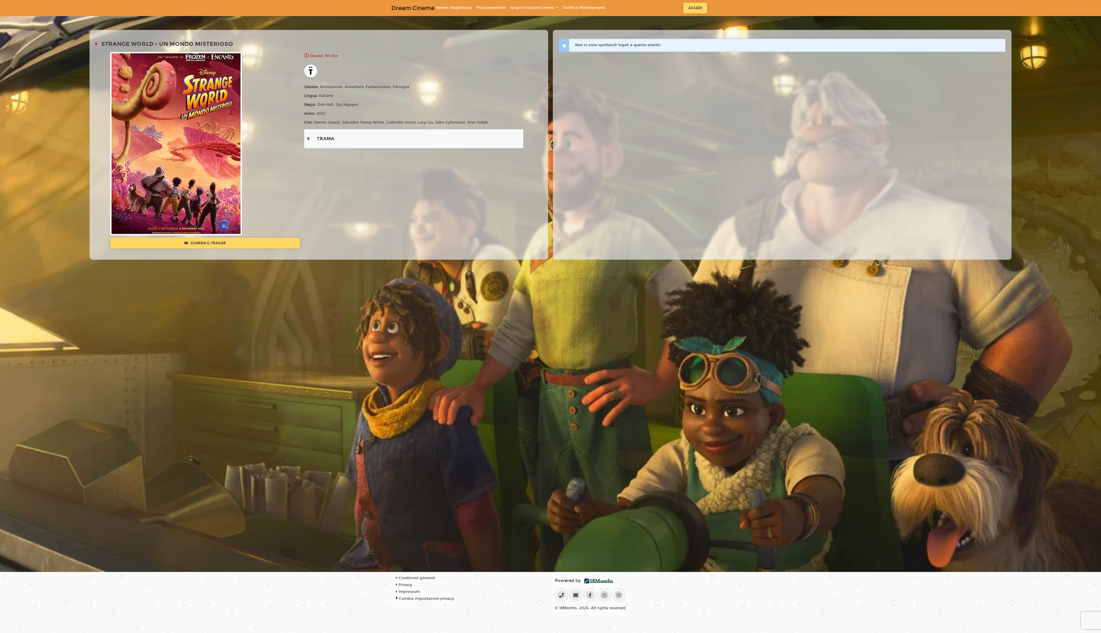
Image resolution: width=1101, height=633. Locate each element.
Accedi (695, 8)
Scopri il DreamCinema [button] (533, 7)
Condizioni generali (416, 578)
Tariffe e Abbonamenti (584, 7)
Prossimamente (491, 7)
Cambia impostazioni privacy (426, 598)
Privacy (404, 585)
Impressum (408, 591)
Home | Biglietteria (454, 7)
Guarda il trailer (208, 243)
